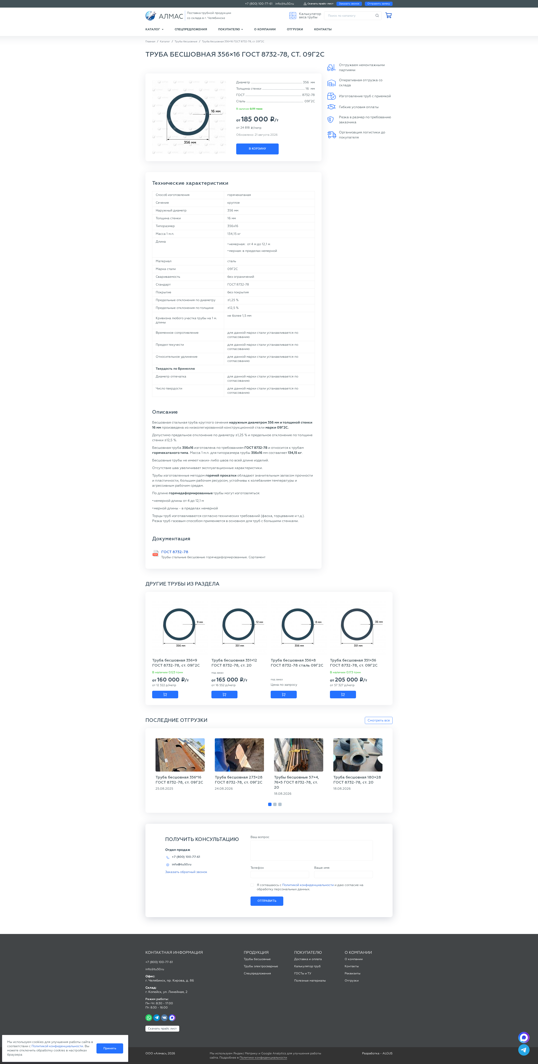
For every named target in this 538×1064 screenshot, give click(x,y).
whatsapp (148, 1017)
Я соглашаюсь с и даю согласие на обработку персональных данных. (310, 887)
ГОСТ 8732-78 (174, 552)
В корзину (257, 148)
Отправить (266, 900)
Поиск (377, 15)
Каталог (152, 29)
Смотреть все (379, 720)
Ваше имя (322, 868)
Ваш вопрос (260, 837)
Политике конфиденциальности (263, 1057)
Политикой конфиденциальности (308, 885)
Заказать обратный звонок (186, 872)
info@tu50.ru (284, 3)
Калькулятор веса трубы (310, 15)
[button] (270, 804)
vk (164, 1017)
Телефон (257, 868)
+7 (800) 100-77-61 (258, 3)
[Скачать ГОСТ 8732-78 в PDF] (155, 553)
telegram (156, 1017)
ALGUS (387, 1053)
